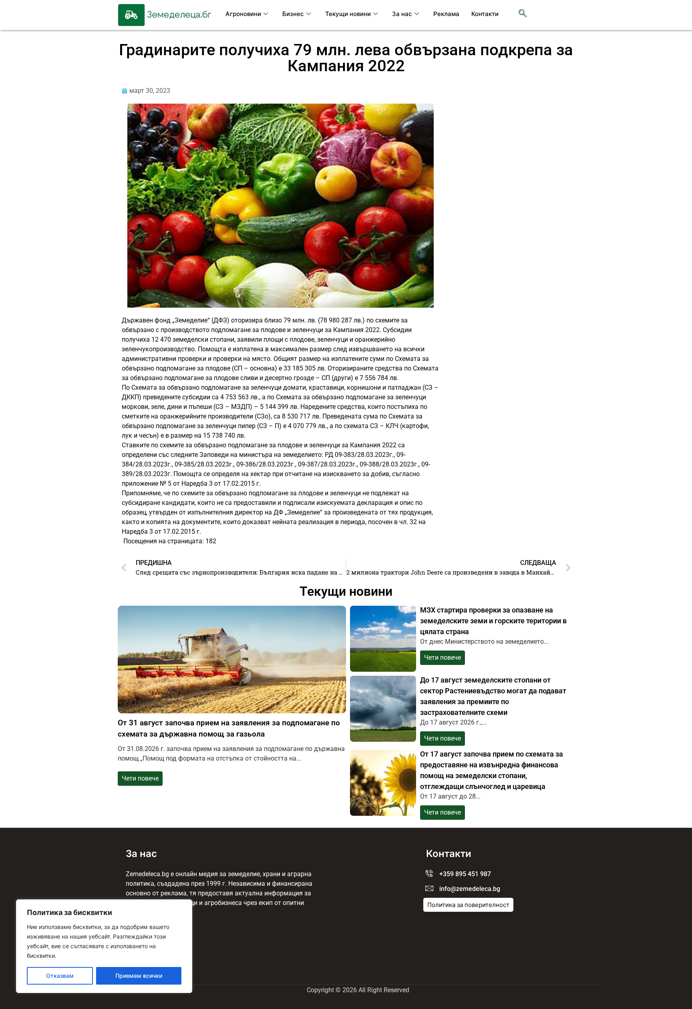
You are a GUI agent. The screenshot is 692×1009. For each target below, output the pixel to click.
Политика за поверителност (468, 905)
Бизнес (293, 14)
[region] (104, 946)
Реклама (446, 14)
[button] (523, 14)
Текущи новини (348, 14)
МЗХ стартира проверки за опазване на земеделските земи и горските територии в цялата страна (493, 621)
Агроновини (243, 14)
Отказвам (60, 975)
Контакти (485, 14)
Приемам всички (138, 975)
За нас (402, 14)
